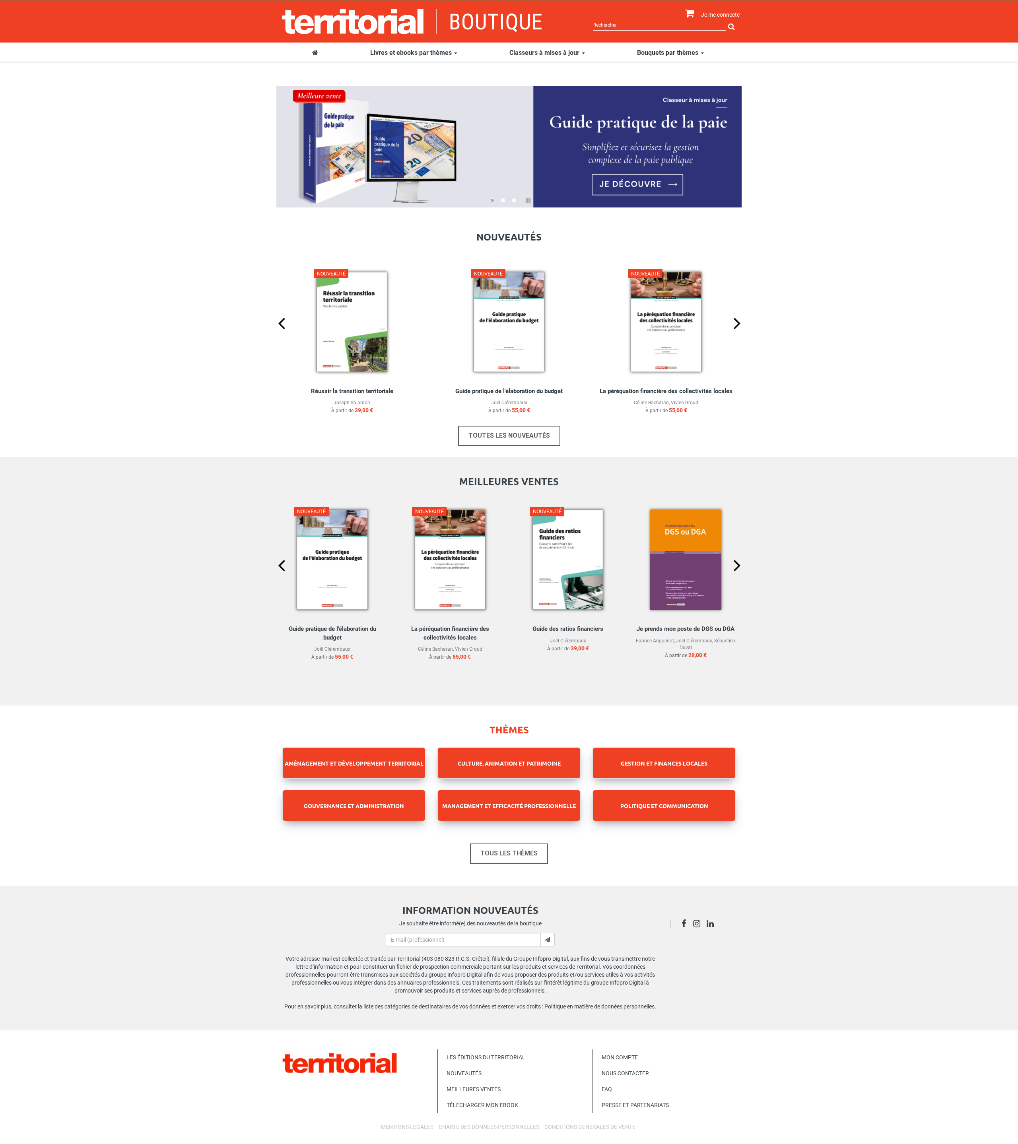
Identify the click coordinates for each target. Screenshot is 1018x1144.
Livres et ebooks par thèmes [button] (411, 52)
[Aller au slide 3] (514, 200)
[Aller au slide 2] (503, 200)
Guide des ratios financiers (567, 628)
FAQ (607, 1089)
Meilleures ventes (474, 1089)
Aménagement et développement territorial (354, 763)
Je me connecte (720, 15)
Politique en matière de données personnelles (599, 1006)
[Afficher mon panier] (687, 14)
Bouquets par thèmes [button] (668, 52)
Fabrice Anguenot (655, 641)
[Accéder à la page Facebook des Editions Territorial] (686, 924)
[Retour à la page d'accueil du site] (412, 21)
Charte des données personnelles (489, 1127)
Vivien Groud (684, 402)
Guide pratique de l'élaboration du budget (509, 391)
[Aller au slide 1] (492, 200)
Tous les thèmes (509, 853)
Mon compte (620, 1057)
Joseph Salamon (352, 402)
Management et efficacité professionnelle (509, 805)
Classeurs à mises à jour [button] (545, 52)
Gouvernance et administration (354, 805)
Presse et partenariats (635, 1105)
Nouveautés (464, 1073)
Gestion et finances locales (664, 763)
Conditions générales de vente (589, 1127)
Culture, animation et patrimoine (509, 763)
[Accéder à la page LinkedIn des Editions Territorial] (712, 924)
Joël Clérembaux (509, 402)
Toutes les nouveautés (509, 435)
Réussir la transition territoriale (352, 391)
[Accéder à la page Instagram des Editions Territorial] (699, 924)
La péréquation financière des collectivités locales (666, 391)
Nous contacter (625, 1073)
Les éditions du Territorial (486, 1057)
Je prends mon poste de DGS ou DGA (685, 628)
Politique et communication (664, 805)
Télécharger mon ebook (482, 1105)
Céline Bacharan (651, 402)
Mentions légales (407, 1127)
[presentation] (275, 336)
